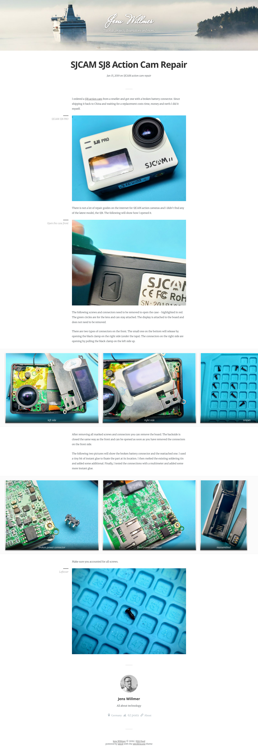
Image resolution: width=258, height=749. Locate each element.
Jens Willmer (128, 21)
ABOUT (135, 43)
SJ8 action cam (93, 98)
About (147, 715)
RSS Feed (140, 741)
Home (122, 43)
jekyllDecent (139, 744)
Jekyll (120, 744)
